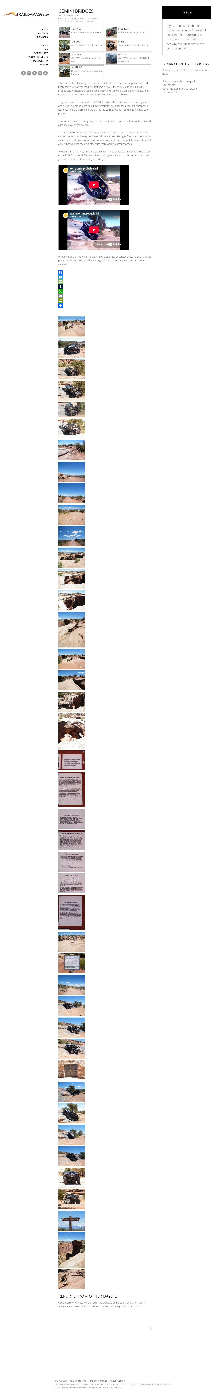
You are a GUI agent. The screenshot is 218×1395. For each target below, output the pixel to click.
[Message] (105, 281)
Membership (40, 60)
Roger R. (76, 54)
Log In (44, 64)
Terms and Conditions (98, 1380)
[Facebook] (105, 272)
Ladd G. (76, 41)
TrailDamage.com (26, 14)
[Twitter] (105, 277)
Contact (121, 1380)
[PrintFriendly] (105, 300)
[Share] (105, 305)
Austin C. (76, 67)
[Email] (105, 296)
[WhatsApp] (105, 291)
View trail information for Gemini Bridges (76, 21)
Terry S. (76, 28)
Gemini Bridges (75, 11)
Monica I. (124, 28)
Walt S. (122, 54)
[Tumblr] (105, 286)
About (113, 1380)
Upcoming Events (37, 56)
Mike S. (122, 41)
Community (41, 53)
